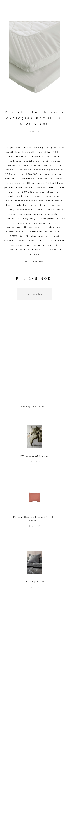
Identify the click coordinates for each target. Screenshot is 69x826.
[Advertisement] (34, 353)
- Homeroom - (34, 131)
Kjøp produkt (34, 294)
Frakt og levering (34, 261)
